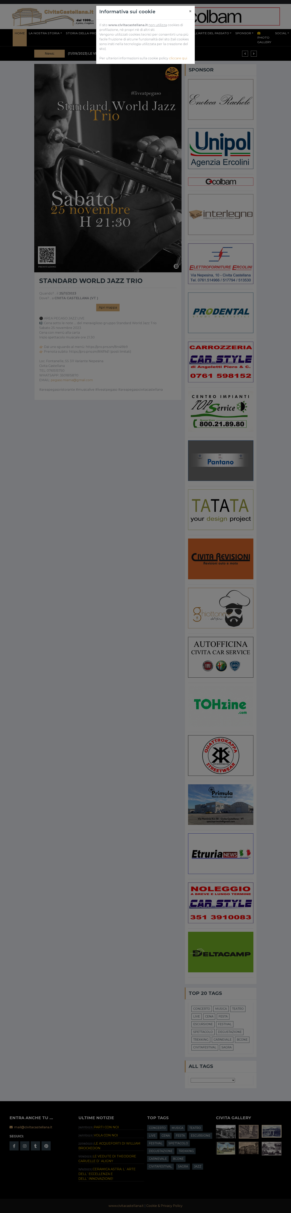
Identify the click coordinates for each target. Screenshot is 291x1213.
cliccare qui (178, 58)
